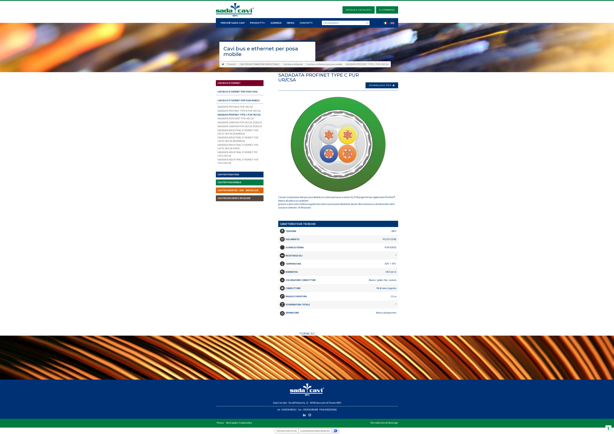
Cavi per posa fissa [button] (228, 174)
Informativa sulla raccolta (287, 431)
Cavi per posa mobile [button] (229, 182)
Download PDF (380, 85)
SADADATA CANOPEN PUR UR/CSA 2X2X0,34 (239, 126)
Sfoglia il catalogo (358, 10)
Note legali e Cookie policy (239, 422)
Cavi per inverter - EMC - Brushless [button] (237, 190)
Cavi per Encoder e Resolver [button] (233, 198)
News (290, 22)
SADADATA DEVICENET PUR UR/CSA (235, 118)
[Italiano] (385, 23)
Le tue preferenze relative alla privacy (315, 431)
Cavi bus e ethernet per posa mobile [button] (238, 100)
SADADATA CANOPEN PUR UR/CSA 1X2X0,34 (239, 122)
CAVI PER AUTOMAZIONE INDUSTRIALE (259, 64)
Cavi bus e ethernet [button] (228, 82)
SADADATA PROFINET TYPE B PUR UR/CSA (238, 110)
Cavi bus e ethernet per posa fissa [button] (237, 91)
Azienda (276, 22)
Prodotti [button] (257, 22)
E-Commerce (387, 10)
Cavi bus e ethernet (293, 64)
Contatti (306, 22)
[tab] (240, 83)
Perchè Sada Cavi (233, 22)
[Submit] (366, 23)
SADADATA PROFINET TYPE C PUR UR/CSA (238, 114)
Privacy (220, 422)
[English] (392, 23)
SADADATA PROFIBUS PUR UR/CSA (235, 106)
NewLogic (393, 422)
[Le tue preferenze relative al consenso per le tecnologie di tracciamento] (608, 428)
